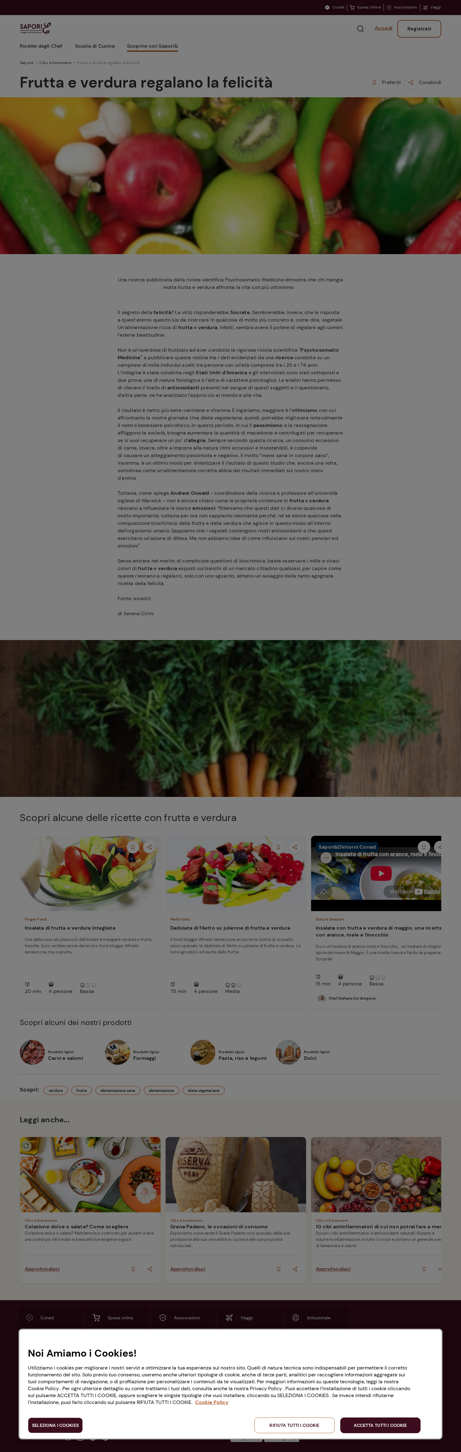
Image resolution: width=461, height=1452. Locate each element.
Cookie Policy (212, 1402)
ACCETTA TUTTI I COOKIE (380, 1425)
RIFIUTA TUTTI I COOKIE (294, 1425)
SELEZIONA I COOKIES (55, 1425)
